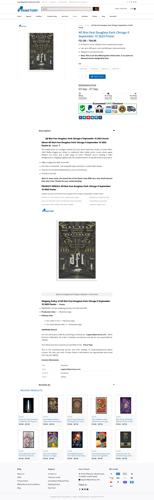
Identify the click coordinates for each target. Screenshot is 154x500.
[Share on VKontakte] (92, 117)
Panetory (64, 365)
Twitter (63, 377)
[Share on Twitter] (84, 117)
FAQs (19, 477)
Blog (19, 488)
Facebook (64, 373)
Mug (103, 16)
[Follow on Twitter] (131, 2)
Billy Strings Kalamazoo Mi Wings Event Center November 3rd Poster (75, 420)
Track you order (54, 477)
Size (80, 64)
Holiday (38, 16)
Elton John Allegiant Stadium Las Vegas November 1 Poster (50, 455)
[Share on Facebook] (80, 117)
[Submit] (96, 9)
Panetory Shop (52, 16)
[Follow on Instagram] (129, 2)
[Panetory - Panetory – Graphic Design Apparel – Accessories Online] (27, 9)
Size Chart (65, 16)
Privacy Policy (22, 481)
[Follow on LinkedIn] (135, 2)
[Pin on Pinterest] (88, 117)
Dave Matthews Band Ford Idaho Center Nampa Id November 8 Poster (76, 455)
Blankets (85, 16)
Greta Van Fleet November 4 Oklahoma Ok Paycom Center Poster (28, 420)
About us (44, 2)
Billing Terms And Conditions (78, 2)
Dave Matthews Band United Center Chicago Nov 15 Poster (100, 420)
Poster (75, 16)
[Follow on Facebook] (127, 2)
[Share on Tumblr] (100, 117)
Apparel (28, 16)
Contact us (53, 2)
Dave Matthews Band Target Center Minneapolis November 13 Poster (52, 420)
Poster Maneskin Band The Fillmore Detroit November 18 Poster (27, 455)
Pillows (94, 16)
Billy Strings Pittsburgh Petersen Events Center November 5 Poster (124, 420)
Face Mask (113, 16)
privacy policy (63, 2)
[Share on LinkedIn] (96, 117)
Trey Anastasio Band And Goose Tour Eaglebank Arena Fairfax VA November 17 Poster (101, 455)
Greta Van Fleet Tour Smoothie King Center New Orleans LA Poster (124, 455)
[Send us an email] (85, 489)
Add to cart (99, 76)
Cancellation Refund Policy (58, 481)
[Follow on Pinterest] (133, 2)
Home (19, 16)
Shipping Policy (54, 484)
